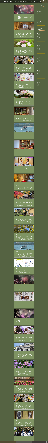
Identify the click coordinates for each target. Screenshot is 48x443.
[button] (46, 1)
